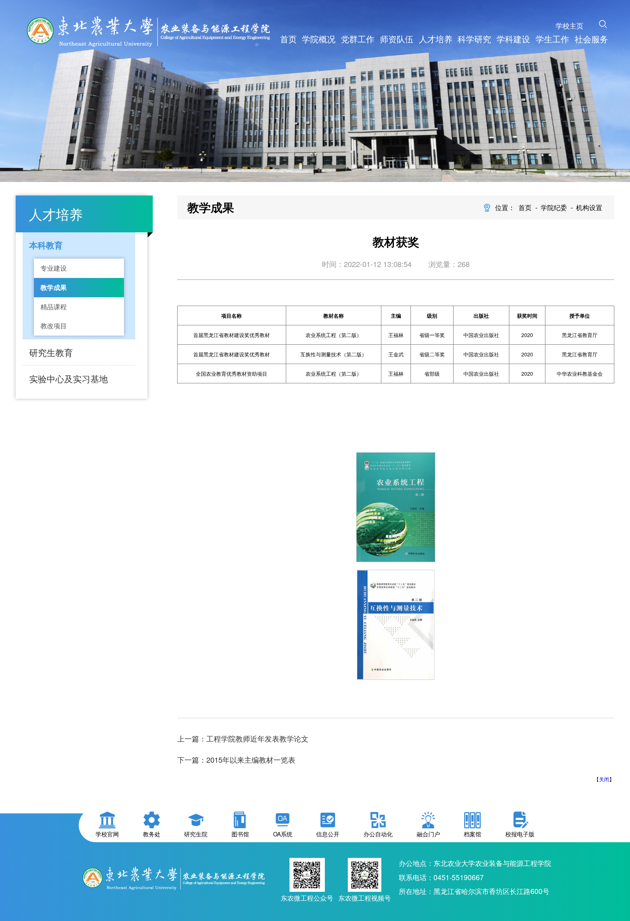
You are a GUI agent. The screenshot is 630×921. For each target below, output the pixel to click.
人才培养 (435, 39)
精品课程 (53, 306)
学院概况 (318, 39)
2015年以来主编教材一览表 (250, 759)
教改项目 (53, 325)
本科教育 (46, 245)
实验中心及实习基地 (68, 378)
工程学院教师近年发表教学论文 (257, 738)
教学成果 (53, 287)
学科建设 (513, 39)
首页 (288, 39)
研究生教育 (51, 352)
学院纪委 (554, 207)
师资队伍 (396, 39)
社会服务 (591, 39)
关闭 (604, 779)
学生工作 (552, 39)
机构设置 (589, 207)
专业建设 (53, 267)
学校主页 (569, 25)
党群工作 (357, 39)
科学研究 (474, 39)
